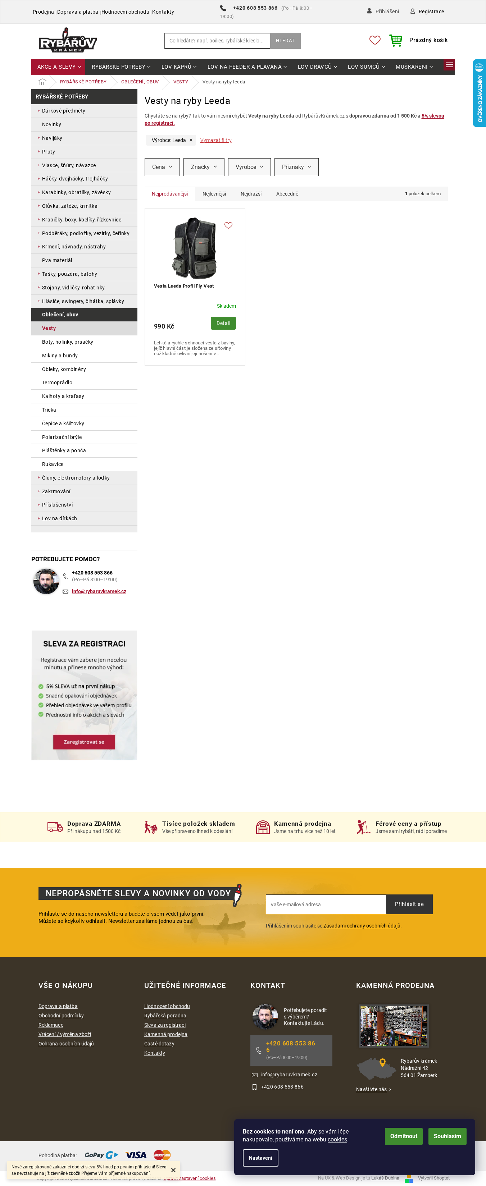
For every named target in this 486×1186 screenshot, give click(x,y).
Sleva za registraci (165, 1025)
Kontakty (163, 12)
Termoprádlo (57, 382)
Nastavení (260, 1158)
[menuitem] (58, 67)
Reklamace (50, 1025)
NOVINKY (52, 124)
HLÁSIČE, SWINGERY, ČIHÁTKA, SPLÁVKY (83, 301)
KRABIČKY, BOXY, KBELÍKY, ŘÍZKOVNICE (82, 220)
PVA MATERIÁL (57, 260)
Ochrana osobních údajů (66, 1044)
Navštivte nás (371, 1089)
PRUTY (48, 152)
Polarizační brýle (62, 437)
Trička (49, 410)
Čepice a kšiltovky (63, 423)
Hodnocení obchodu (125, 12)
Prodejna (43, 12)
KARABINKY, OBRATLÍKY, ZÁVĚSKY (76, 192)
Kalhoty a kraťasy (63, 396)
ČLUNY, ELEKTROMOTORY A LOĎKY (76, 478)
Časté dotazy (159, 1044)
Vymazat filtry (216, 140)
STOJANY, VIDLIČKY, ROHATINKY (73, 287)
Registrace (431, 11)
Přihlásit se (409, 904)
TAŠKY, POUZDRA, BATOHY (69, 274)
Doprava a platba (78, 12)
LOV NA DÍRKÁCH (59, 518)
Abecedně (287, 194)
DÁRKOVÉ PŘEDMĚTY (64, 111)
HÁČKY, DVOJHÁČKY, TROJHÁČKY (75, 179)
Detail (223, 323)
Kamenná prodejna (165, 1034)
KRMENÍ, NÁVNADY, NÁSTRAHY (74, 246)
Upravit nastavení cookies (190, 1178)
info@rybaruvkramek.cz (99, 591)
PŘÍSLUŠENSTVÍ (57, 505)
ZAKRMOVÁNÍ (56, 491)
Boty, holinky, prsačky (68, 342)
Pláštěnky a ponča (64, 450)
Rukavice (53, 464)
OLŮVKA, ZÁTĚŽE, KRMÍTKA (70, 206)
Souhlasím (447, 1136)
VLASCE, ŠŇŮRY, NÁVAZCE (69, 165)
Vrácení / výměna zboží (64, 1034)
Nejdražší (251, 194)
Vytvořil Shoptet (434, 1178)
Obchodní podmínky (61, 1015)
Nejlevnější (214, 194)
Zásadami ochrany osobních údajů (361, 926)
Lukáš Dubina (385, 1178)
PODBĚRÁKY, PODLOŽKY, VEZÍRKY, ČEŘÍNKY (86, 233)
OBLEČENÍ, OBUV (60, 314)
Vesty (49, 328)
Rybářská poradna (165, 1015)
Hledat (285, 40)
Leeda (169, 140)
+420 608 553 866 (92, 573)
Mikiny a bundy (60, 355)
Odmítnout (403, 1136)
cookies (337, 1139)
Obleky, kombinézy (64, 369)
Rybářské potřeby (62, 96)
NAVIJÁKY (52, 138)
